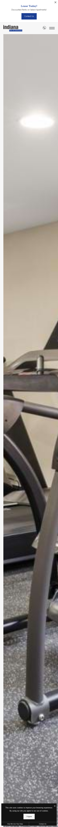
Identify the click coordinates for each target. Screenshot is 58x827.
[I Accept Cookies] (55, 806)
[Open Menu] (52, 28)
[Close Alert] (55, 3)
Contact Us (42, 824)
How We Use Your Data (15, 824)
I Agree (29, 816)
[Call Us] (44, 28)
